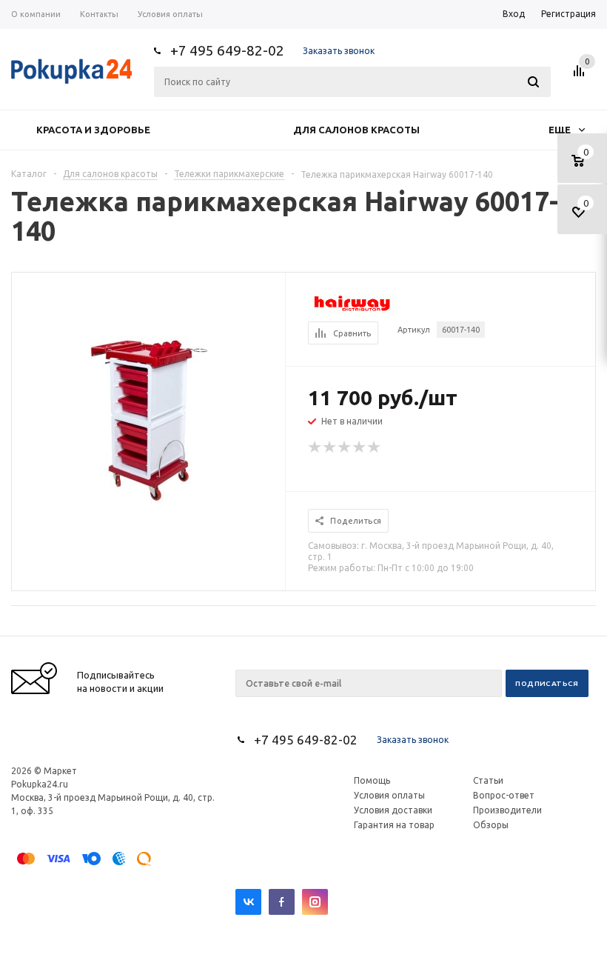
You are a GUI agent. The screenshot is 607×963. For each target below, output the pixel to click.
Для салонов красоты (356, 129)
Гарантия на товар (394, 825)
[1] (315, 447)
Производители (507, 810)
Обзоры (491, 825)
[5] (374, 447)
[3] (345, 447)
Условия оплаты (389, 795)
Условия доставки (393, 810)
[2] (330, 447)
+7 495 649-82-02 (227, 50)
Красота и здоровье (93, 129)
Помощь (372, 780)
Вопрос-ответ (503, 795)
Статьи (488, 780)
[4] (359, 447)
